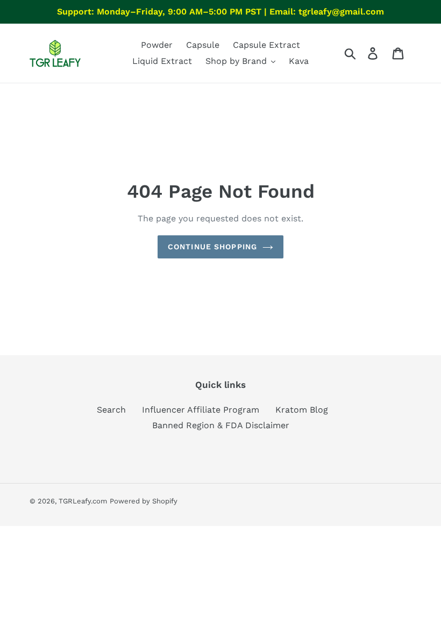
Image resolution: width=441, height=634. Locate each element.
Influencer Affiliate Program (200, 410)
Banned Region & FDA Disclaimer (220, 425)
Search (111, 410)
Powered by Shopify (143, 501)
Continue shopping (212, 246)
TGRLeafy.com (83, 501)
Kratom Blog (301, 410)
